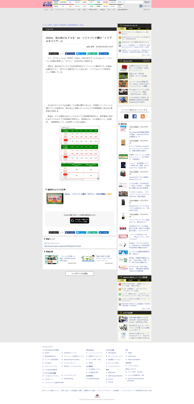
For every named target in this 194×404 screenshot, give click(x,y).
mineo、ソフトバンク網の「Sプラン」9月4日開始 (89, 194)
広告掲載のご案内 (76, 390)
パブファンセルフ (133, 366)
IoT (114, 9)
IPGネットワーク (131, 369)
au (51, 9)
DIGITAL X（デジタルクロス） (73, 366)
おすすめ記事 (128, 313)
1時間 (122, 28)
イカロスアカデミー (114, 366)
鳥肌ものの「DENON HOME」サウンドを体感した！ (138, 76)
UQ (79, 9)
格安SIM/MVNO (122, 9)
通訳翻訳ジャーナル (114, 359)
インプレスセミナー (70, 363)
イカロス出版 (110, 350)
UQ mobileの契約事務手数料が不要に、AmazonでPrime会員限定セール (139, 134)
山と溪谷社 (89, 366)
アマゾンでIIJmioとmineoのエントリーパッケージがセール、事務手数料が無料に (139, 148)
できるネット (49, 379)
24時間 (130, 28)
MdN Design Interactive (115, 376)
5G (109, 9)
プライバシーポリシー (104, 390)
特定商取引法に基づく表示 (144, 390)
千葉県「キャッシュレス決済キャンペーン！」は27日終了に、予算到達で (139, 157)
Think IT (47, 353)
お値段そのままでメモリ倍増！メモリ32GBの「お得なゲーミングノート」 (139, 68)
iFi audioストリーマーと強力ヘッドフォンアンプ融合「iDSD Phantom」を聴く (139, 92)
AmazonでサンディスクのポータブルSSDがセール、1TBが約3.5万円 (139, 208)
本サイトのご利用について (50, 390)
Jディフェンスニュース (115, 356)
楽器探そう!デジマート (95, 356)
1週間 (139, 28)
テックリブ (109, 379)
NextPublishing (68, 378)
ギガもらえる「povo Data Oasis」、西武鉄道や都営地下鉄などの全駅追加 (139, 269)
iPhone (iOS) (93, 9)
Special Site (127, 61)
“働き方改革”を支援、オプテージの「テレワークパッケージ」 (104, 258)
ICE (127, 350)
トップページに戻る (80, 273)
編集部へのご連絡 (89, 390)
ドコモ (46, 9)
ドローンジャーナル (51, 366)
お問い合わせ (65, 390)
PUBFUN (128, 363)
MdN (107, 369)
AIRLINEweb (112, 353)
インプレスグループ (127, 390)
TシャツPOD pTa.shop (135, 372)
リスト (62, 53)
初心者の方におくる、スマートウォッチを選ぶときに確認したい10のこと (139, 328)
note (94, 53)
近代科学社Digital (94, 378)
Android (102, 9)
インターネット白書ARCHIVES (54, 382)
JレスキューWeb (113, 363)
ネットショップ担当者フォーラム (74, 356)
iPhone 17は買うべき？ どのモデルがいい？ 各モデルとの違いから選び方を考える (139, 336)
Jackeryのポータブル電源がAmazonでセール (135, 42)
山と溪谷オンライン (95, 369)
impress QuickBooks (134, 359)
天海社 (130, 353)
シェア (71, 53)
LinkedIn (105, 53)
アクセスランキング (130, 25)
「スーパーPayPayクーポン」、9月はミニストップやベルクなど (139, 237)
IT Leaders (48, 363)
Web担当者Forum (50, 356)
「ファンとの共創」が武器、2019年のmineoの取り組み (67, 258)
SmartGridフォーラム (70, 353)
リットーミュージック (95, 353)
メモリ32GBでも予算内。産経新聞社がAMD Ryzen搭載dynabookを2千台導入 (139, 100)
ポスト (55, 53)
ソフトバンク (60, 9)
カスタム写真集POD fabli (136, 375)
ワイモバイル (71, 9)
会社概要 (116, 390)
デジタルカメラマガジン (52, 376)
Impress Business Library (71, 359)
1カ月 (147, 28)
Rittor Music (90, 350)
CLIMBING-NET (93, 372)
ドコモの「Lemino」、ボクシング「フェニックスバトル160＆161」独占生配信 (139, 194)
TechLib (110, 382)
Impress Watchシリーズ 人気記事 (135, 277)
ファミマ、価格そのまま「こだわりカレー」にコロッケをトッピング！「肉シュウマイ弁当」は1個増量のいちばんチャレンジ (136, 295)
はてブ (83, 53)
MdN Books (111, 372)
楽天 (84, 9)
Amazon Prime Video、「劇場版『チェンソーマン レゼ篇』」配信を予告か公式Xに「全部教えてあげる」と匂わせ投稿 (136, 285)
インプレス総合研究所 (51, 359)
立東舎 (91, 363)
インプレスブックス (70, 375)
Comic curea (132, 356)
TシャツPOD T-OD (95, 359)
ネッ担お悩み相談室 (51, 369)
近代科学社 (89, 376)
